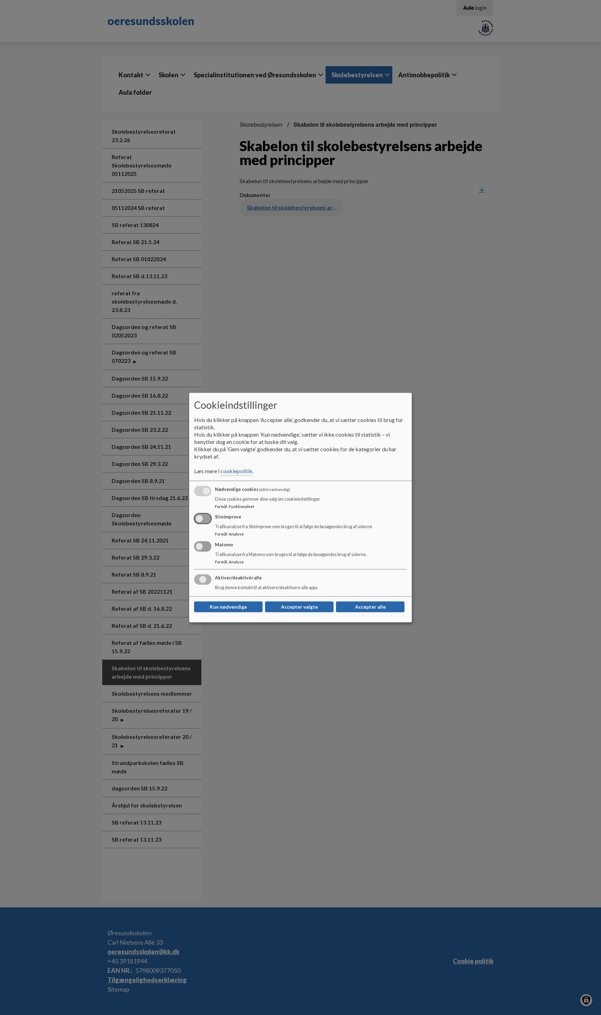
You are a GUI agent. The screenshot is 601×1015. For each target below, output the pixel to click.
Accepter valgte (299, 607)
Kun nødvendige (228, 607)
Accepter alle (370, 607)
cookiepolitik (237, 471)
